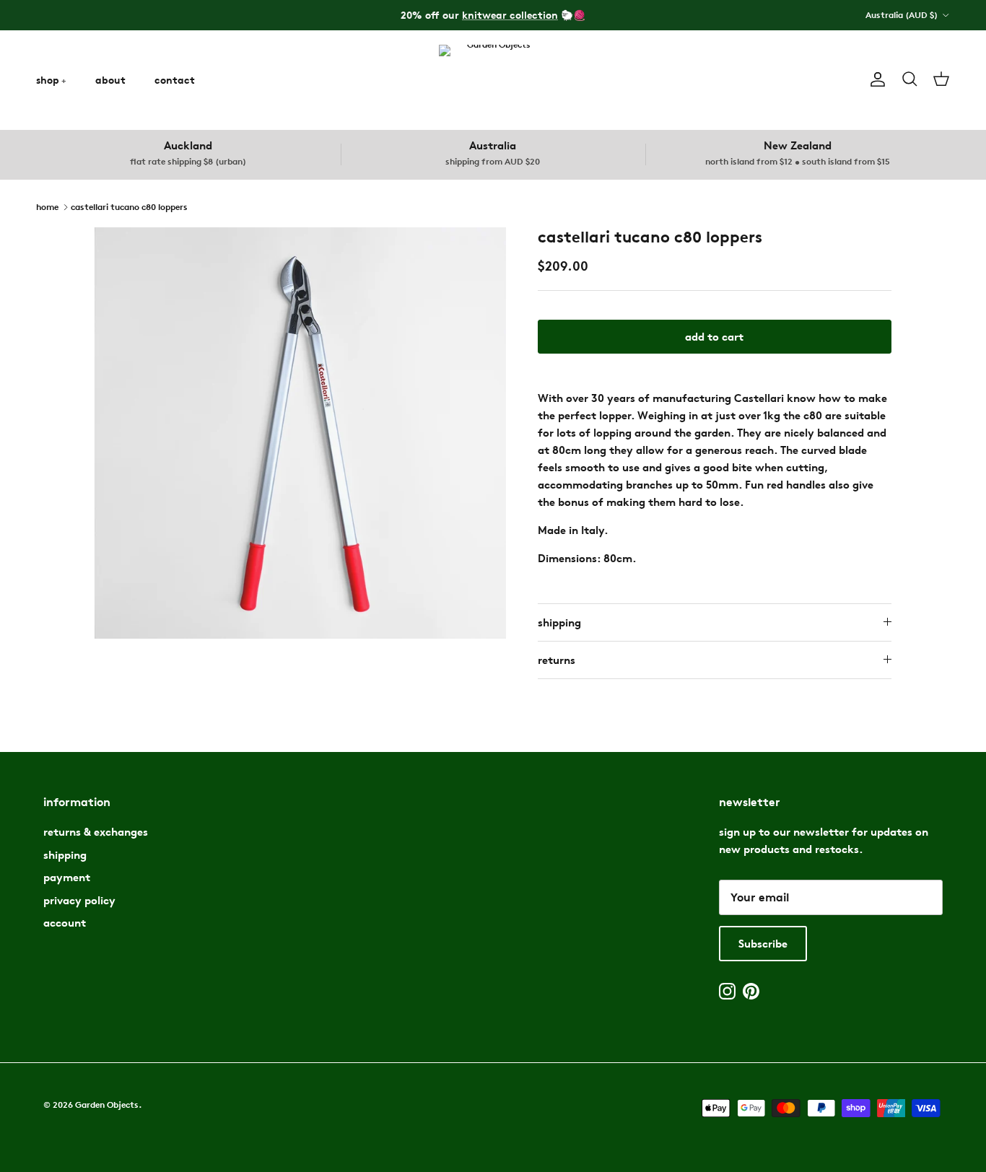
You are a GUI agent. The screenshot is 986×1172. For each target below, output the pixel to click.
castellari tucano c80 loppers (129, 206)
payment (66, 877)
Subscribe (763, 943)
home (47, 206)
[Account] (874, 79)
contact (174, 80)
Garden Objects (107, 1104)
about (110, 80)
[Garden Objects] (493, 80)
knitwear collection (510, 15)
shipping (559, 622)
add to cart (714, 337)
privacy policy (79, 900)
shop (47, 80)
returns (556, 660)
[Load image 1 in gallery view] (300, 433)
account (64, 923)
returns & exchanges (95, 832)
